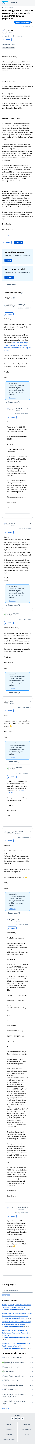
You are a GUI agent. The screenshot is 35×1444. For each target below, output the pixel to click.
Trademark (8, 1434)
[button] (3, 39)
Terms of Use (26, 1424)
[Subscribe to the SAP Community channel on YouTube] (19, 1418)
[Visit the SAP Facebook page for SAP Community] (12, 1418)
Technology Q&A (8, 7)
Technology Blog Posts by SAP (14, 1309)
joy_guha (11, 30)
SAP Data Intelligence (8, 47)
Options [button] (31, 22)
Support (26, 1434)
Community (13, 2)
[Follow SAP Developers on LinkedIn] (22, 1418)
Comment (18, 242)
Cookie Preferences (9, 1439)
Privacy (9, 1424)
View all (4, 1408)
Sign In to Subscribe (22, 22)
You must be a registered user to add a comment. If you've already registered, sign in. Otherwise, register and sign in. (17, 389)
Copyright (9, 1429)
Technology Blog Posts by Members (16, 1337)
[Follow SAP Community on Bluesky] (16, 1418)
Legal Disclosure (26, 1429)
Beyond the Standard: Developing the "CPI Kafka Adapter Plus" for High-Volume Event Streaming (16, 1333)
